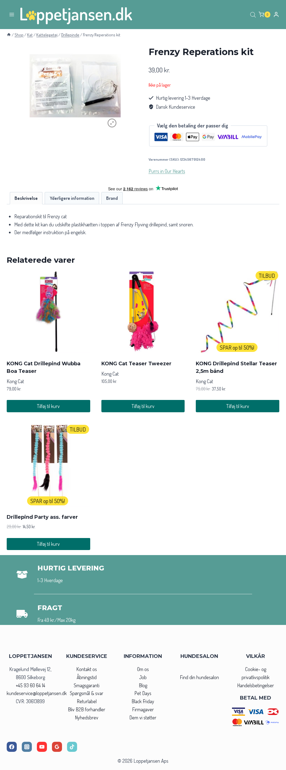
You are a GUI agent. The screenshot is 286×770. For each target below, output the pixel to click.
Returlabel (87, 701)
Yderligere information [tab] (72, 198)
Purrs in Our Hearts (167, 171)
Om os (143, 669)
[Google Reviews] (57, 747)
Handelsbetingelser (255, 685)
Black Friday (143, 701)
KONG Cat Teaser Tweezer (136, 364)
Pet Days (142, 693)
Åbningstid (87, 677)
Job (143, 677)
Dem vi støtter (142, 717)
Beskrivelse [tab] (26, 198)
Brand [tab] (112, 198)
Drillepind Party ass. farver (42, 517)
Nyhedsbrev (86, 717)
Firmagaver (143, 709)
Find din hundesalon (199, 677)
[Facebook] (12, 747)
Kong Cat (15, 381)
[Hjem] (9, 34)
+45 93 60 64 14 (30, 685)
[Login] (276, 14)
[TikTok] (72, 747)
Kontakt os (86, 669)
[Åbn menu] (12, 14)
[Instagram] (27, 747)
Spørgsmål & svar (86, 693)
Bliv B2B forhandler (86, 709)
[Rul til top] (272, 764)
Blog (143, 685)
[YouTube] (42, 747)
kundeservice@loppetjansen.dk (37, 693)
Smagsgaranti (86, 685)
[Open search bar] (253, 14)
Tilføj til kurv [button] (48, 406)
